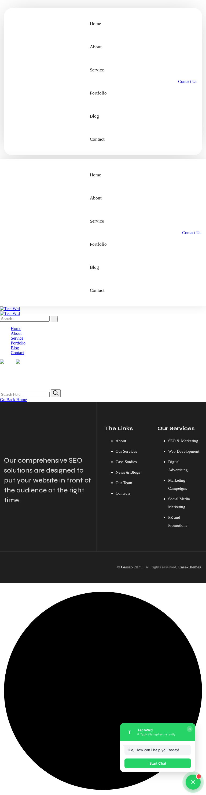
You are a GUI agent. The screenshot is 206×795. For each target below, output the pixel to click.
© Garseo (125, 567)
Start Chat (157, 763)
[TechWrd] (10, 308)
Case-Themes (189, 567)
